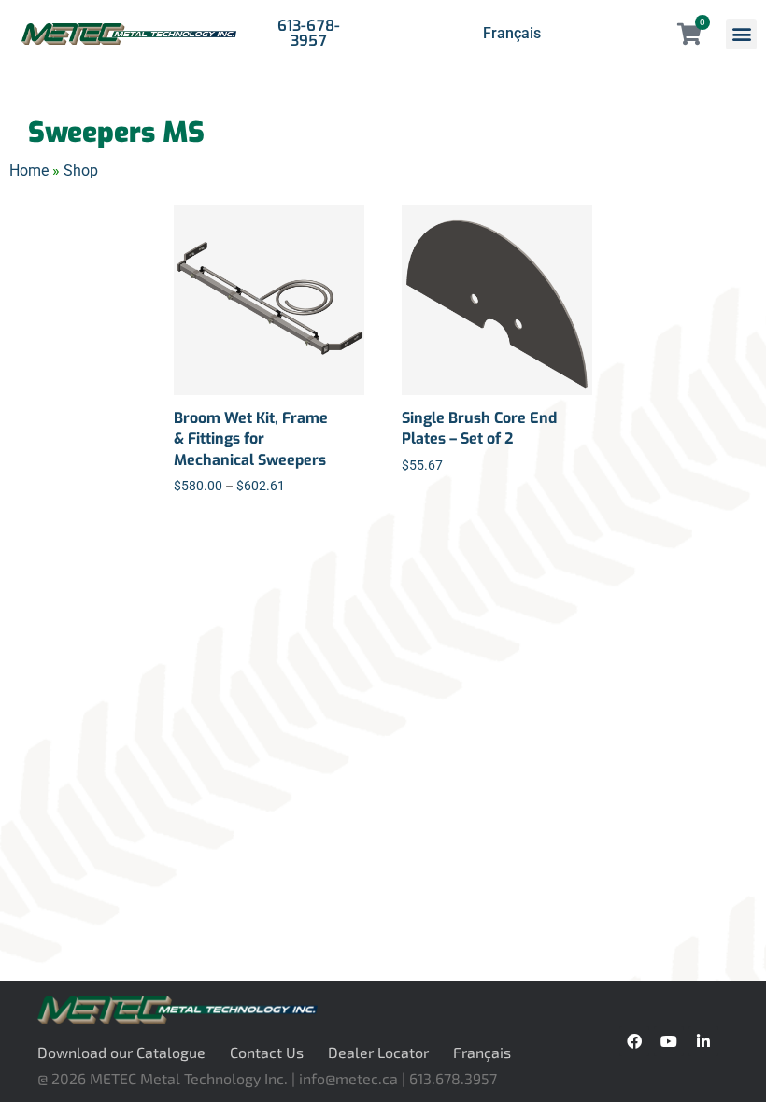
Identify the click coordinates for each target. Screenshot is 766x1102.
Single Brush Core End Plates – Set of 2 (479, 428)
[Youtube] (669, 1041)
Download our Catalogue (121, 1052)
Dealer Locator (378, 1052)
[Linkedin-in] (703, 1041)
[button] (741, 34)
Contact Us (267, 1052)
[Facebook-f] (634, 1041)
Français (512, 33)
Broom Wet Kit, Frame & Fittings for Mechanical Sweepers (251, 439)
